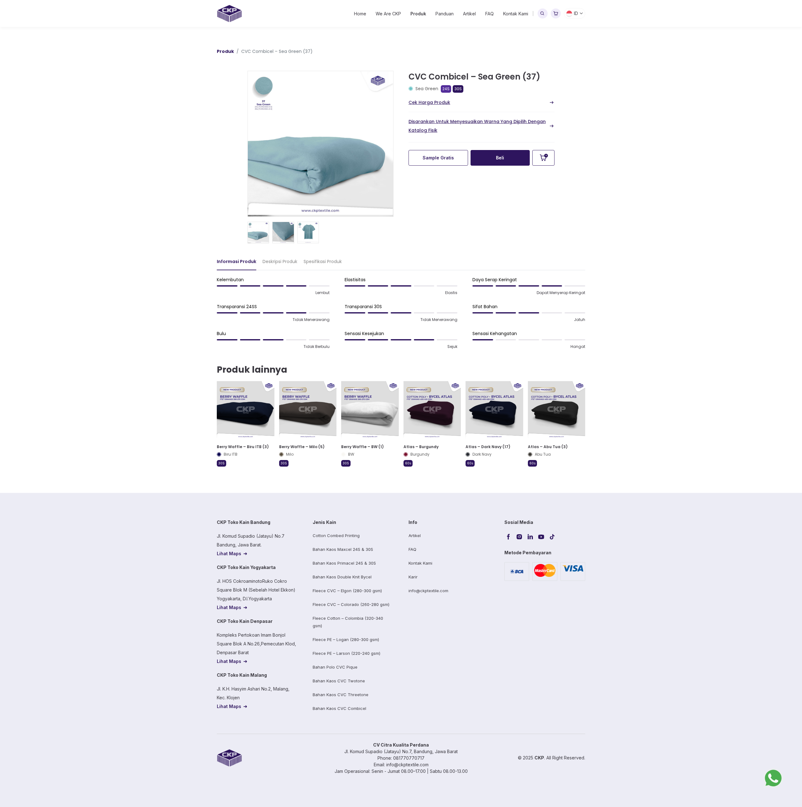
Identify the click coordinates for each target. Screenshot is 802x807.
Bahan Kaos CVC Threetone (340, 694)
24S (446, 88)
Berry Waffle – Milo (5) (302, 446)
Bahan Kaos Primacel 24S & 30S (344, 563)
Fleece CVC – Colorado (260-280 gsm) (351, 604)
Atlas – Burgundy (421, 446)
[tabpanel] (401, 315)
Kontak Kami (515, 13)
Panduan (444, 13)
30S (458, 88)
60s (408, 463)
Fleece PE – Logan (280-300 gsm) (346, 639)
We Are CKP (388, 13)
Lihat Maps (229, 553)
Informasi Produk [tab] (236, 261)
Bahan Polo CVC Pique (335, 667)
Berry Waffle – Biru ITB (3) (243, 446)
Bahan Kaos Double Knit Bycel (342, 576)
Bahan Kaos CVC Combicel (339, 708)
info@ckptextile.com (428, 590)
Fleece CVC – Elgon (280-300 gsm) (347, 590)
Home (360, 13)
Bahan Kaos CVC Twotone (339, 680)
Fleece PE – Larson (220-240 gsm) (346, 653)
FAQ (489, 13)
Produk (418, 13)
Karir (413, 576)
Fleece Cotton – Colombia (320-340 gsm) (348, 622)
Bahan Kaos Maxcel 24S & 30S (343, 549)
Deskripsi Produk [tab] (280, 261)
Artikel (469, 13)
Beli (500, 157)
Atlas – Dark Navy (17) (488, 446)
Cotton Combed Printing (336, 535)
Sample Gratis (438, 157)
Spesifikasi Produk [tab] (323, 261)
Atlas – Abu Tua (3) (548, 446)
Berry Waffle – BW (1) (362, 446)
